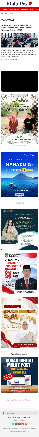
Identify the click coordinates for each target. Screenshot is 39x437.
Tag (6, 13)
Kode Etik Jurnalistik (19, 420)
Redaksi (10, 417)
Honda (15, 59)
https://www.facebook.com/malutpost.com (19, 400)
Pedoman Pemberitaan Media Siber (22, 417)
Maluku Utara (14, 9)
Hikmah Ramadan (27, 9)
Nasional (4, 9)
